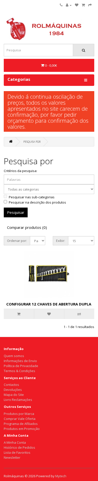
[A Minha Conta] (69, 5)
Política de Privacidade (21, 366)
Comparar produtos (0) (27, 227)
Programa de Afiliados (21, 423)
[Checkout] (90, 5)
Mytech (60, 476)
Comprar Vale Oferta (19, 418)
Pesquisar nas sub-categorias (32, 197)
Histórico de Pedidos (19, 447)
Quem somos (14, 356)
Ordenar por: (17, 240)
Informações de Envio (20, 361)
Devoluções (13, 389)
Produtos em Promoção (22, 428)
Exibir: (60, 240)
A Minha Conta (15, 442)
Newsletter (12, 457)
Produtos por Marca (19, 413)
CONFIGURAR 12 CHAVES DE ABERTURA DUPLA (48, 303)
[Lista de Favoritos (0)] (76, 5)
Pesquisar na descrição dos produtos (37, 202)
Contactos (11, 384)
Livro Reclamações (18, 399)
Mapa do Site (14, 394)
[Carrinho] (83, 5)
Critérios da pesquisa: (20, 171)
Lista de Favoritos (17, 452)
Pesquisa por (31, 141)
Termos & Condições (19, 371)
